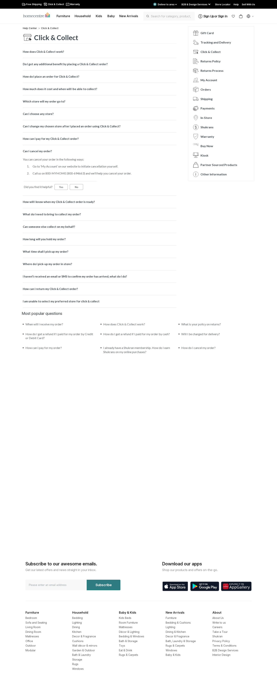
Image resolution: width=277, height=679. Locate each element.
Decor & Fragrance (84, 636)
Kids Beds (125, 617)
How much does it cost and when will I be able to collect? (60, 89)
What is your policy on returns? (201, 324)
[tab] (99, 52)
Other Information (213, 174)
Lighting (77, 622)
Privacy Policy (221, 641)
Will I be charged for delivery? (200, 334)
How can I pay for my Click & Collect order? (51, 138)
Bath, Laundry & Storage (181, 641)
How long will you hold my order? (44, 239)
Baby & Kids (173, 654)
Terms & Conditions (224, 645)
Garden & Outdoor (83, 650)
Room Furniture (128, 622)
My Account (208, 80)
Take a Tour (220, 631)
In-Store (206, 117)
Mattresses (32, 636)
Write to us (219, 622)
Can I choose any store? (38, 113)
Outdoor (30, 645)
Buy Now (206, 146)
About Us (218, 617)
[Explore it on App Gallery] (236, 586)
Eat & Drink (125, 650)
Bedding (77, 617)
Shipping (206, 99)
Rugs (75, 664)
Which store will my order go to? (44, 101)
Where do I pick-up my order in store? (47, 264)
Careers (217, 627)
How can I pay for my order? (43, 347)
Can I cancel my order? (37, 151)
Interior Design (221, 654)
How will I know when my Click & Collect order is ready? (59, 201)
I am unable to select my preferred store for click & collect (61, 301)
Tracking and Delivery (215, 42)
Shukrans (206, 127)
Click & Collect (49, 28)
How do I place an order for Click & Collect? (51, 76)
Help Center (30, 28)
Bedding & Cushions (178, 622)
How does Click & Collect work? (43, 51)
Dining (76, 627)
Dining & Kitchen (176, 631)
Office (29, 641)
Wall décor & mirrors (84, 645)
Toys (122, 645)
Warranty (207, 136)
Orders (205, 89)
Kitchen (76, 631)
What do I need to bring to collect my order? (52, 214)
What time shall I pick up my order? (45, 251)
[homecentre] (38, 14)
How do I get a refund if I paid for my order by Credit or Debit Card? (59, 336)
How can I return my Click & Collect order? (50, 289)
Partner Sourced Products (218, 165)
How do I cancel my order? (198, 347)
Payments (207, 108)
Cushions (77, 641)
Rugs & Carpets (128, 654)
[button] (233, 16)
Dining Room (33, 631)
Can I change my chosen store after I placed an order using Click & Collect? (71, 126)
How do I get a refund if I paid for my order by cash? (136, 334)
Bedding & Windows (131, 636)
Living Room (33, 627)
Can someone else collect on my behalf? (49, 226)
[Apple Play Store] (175, 586)
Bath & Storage (128, 641)
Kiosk (204, 155)
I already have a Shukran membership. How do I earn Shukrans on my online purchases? (136, 350)
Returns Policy (210, 61)
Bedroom (31, 617)
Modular (30, 650)
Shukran (217, 636)
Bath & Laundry (81, 654)
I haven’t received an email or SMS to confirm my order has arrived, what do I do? (75, 276)
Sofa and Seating (36, 622)
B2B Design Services (225, 650)
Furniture (171, 617)
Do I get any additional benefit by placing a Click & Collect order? (65, 64)
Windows (78, 668)
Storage (77, 659)
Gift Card (207, 33)
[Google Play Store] (204, 586)
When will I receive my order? (44, 324)
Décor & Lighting (129, 631)
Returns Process (211, 70)
